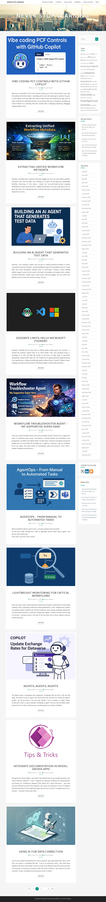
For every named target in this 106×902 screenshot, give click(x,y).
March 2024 (85, 267)
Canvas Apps (83, 69)
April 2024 (84, 263)
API (89, 57)
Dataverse (89, 72)
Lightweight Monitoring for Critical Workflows (40, 594)
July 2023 (84, 297)
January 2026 (85, 193)
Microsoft (83, 86)
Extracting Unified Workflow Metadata (41, 168)
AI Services (58, 2)
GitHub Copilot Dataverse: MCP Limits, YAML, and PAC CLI (89, 127)
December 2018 (86, 436)
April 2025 (84, 223)
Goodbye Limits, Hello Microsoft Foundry (41, 339)
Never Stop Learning (15, 2)
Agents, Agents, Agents (41, 685)
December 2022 (86, 322)
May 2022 (84, 344)
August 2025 (85, 212)
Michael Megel (48, 88)
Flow (91, 78)
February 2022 (86, 355)
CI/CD (88, 69)
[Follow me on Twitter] (82, 471)
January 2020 (85, 411)
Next (52, 889)
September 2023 (86, 289)
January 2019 (85, 433)
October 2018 (85, 440)
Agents (82, 54)
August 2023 (85, 293)
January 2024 (85, 274)
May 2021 (84, 377)
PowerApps (78, 2)
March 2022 (85, 352)
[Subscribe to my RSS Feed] (91, 471)
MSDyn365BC (86, 94)
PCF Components (88, 97)
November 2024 (86, 241)
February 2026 (86, 190)
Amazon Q (86, 57)
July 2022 (84, 337)
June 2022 (84, 341)
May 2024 (84, 260)
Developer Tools (85, 78)
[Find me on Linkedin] (87, 471)
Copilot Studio (68, 2)
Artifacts (93, 57)
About (97, 2)
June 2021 (84, 374)
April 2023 (84, 307)
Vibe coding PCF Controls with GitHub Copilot (41, 83)
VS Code (95, 110)
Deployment (86, 76)
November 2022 (86, 326)
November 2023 (86, 282)
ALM (92, 54)
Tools (85, 110)
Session (92, 105)
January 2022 (85, 359)
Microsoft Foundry (47, 2)
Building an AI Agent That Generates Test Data (40, 254)
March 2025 (85, 227)
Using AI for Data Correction (41, 851)
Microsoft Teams (85, 92)
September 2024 (86, 245)
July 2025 (84, 216)
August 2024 (85, 249)
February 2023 (86, 315)
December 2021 (86, 363)
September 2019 (86, 425)
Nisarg (69, 898)
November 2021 (86, 366)
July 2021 (84, 370)
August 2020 (85, 396)
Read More (41, 111)
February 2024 (86, 271)
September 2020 (86, 392)
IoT (91, 84)
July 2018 (84, 451)
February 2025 (86, 230)
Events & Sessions (88, 2)
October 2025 (85, 204)
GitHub (95, 81)
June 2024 (84, 256)
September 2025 (86, 208)
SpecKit (93, 108)
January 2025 (85, 234)
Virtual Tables (90, 110)
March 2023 (85, 311)
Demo (82, 76)
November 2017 (86, 455)
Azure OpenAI (92, 66)
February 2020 (86, 407)
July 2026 (84, 171)
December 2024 (86, 238)
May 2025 (84, 219)
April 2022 (84, 348)
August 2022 (85, 333)
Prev (29, 889)
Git (92, 81)
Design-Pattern (92, 76)
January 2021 (85, 389)
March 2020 (85, 403)
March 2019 (85, 429)
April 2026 (84, 182)
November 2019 (86, 418)
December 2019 (86, 414)
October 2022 (85, 330)
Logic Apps (94, 84)
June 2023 (84, 300)
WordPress (57, 898)
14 (48, 889)
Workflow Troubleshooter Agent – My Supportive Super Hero (41, 425)
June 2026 (84, 175)
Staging (82, 110)
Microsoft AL (89, 86)
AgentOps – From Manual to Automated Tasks (41, 518)
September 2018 (86, 444)
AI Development (87, 54)
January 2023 (85, 319)
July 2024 (84, 252)
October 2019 (85, 422)
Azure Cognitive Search (84, 63)
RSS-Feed (85, 482)
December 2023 (86, 278)
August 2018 (85, 447)
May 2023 (84, 304)
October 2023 (85, 285)
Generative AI (86, 81)
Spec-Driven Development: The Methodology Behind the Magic (89, 153)
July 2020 (84, 400)
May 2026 (84, 179)
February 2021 (86, 385)
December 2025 (86, 197)
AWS (82, 60)
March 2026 (85, 186)
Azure (85, 60)
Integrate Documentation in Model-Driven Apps (40, 767)
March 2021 (85, 381)
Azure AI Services (92, 60)
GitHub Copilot (85, 84)
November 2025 (86, 201)
